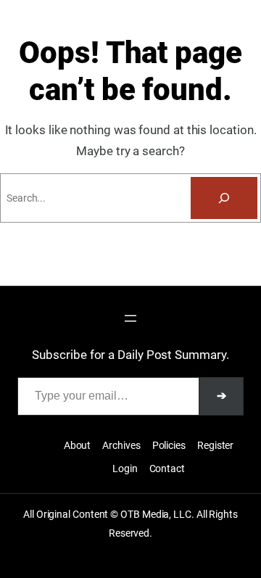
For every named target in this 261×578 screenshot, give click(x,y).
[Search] (224, 198)
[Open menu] (130, 318)
